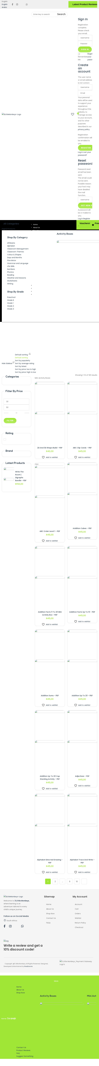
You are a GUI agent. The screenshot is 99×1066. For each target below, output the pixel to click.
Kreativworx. (28, 966)
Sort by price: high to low (25, 372)
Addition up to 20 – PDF (82, 695)
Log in (80, 152)
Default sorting (21, 357)
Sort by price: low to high (25, 369)
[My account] (79, 11)
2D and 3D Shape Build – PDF (49, 448)
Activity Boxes (65, 233)
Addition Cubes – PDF (82, 528)
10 (77, 881)
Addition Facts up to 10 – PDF (82, 612)
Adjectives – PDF (82, 776)
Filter (10, 420)
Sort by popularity (22, 360)
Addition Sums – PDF (50, 695)
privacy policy (84, 129)
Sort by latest (20, 366)
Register (91, 54)
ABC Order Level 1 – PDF (50, 531)
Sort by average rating (24, 363)
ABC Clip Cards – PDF (82, 448)
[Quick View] (44, 441)
